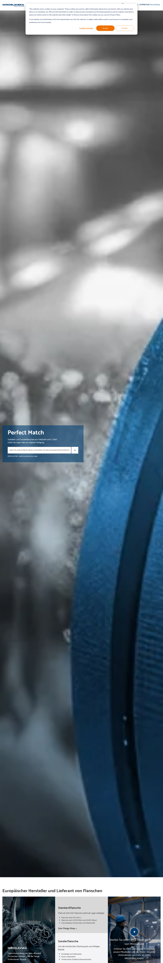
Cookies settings (86, 28)
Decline (124, 28)
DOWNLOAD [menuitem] (150, 4)
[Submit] (74, 450)
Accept (105, 28)
